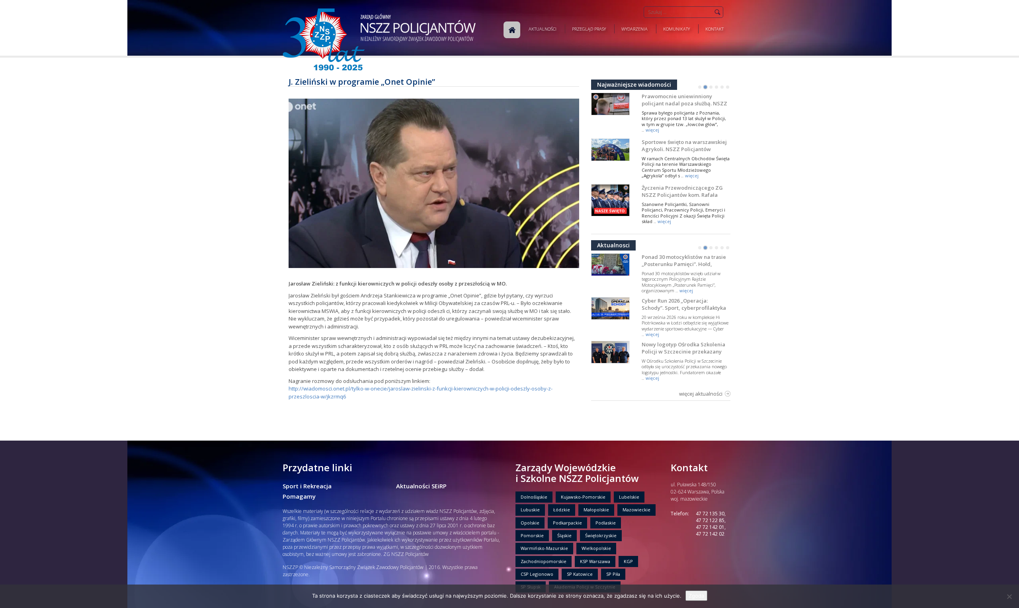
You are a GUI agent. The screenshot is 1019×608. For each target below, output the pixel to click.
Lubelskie (629, 497)
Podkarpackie (567, 523)
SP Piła (613, 574)
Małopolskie (596, 510)
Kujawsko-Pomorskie (583, 497)
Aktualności (542, 29)
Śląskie (564, 535)
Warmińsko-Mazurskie (544, 548)
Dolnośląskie (534, 497)
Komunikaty (676, 29)
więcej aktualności (700, 393)
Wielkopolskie (596, 548)
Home (512, 29)
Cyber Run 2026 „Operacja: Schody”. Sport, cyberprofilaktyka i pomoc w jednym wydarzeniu (684, 308)
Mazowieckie (636, 510)
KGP (628, 561)
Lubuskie (530, 510)
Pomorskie (532, 535)
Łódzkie (561, 510)
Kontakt (714, 29)
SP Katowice (580, 574)
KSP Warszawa (595, 561)
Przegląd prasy (589, 29)
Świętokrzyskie (601, 535)
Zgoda (696, 595)
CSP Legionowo (537, 574)
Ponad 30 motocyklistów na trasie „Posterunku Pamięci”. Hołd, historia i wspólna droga (684, 264)
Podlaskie (605, 523)
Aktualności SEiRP (421, 486)
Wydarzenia (634, 29)
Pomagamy (299, 496)
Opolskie (530, 523)
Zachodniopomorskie (543, 561)
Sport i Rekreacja (307, 486)
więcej (652, 130)
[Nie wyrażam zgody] (1009, 596)
